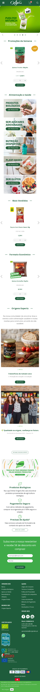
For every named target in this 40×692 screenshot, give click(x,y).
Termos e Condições (28, 589)
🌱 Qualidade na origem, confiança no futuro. (20, 430)
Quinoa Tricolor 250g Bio (20, 67)
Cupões (24, 597)
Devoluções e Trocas (28, 607)
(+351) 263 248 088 (27, 624)
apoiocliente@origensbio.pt (30, 631)
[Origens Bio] (3, 3)
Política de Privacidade (28, 592)
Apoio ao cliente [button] (20, 530)
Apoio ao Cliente (6, 592)
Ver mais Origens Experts (20, 452)
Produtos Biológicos (7, 589)
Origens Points (6, 599)
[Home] (16, 3)
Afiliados (4, 597)
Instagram (28, 616)
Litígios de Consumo (27, 587)
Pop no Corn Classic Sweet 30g (20, 227)
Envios (23, 604)
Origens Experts (6, 608)
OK (12, 689)
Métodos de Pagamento (29, 602)
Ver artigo (20, 382)
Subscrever (20, 567)
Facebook (23, 616)
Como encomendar (27, 599)
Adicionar (20, 85)
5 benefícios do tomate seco (20, 374)
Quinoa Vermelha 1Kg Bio (20, 281)
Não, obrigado (5, 689)
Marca (3, 587)
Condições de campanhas (29, 594)
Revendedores (6, 594)
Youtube (32, 616)
